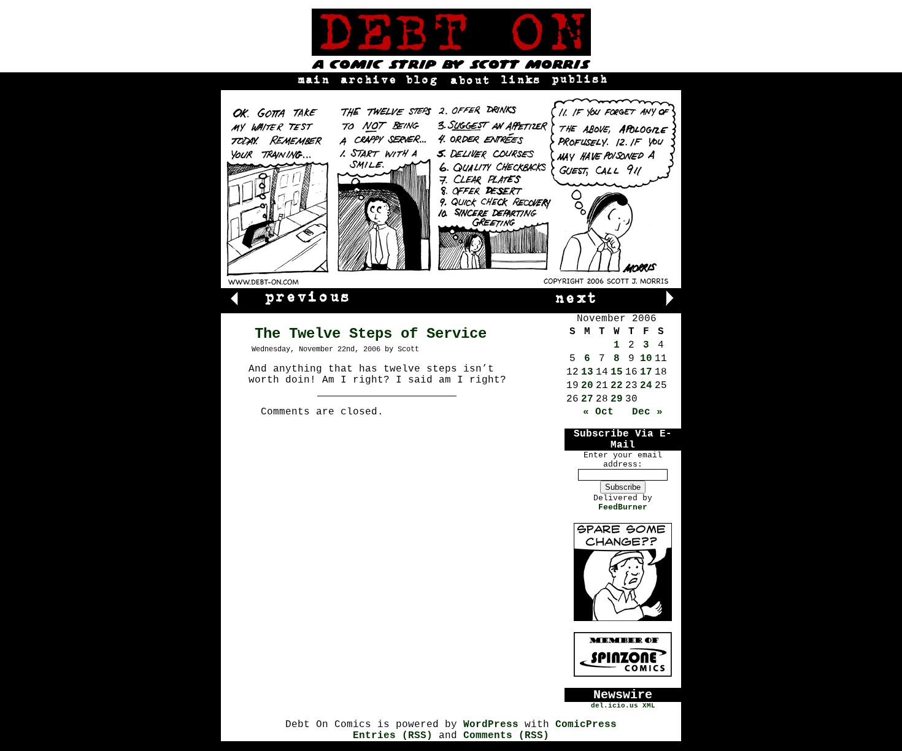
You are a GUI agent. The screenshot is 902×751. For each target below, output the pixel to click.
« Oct (598, 411)
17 (646, 372)
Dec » (647, 411)
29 (617, 399)
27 (587, 399)
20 (587, 385)
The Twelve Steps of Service (371, 334)
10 (646, 358)
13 (587, 372)
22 (617, 385)
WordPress (490, 724)
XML (648, 705)
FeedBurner (622, 507)
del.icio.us (614, 705)
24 (646, 385)
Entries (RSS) (393, 735)
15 (617, 372)
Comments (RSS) (506, 735)
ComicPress (586, 724)
